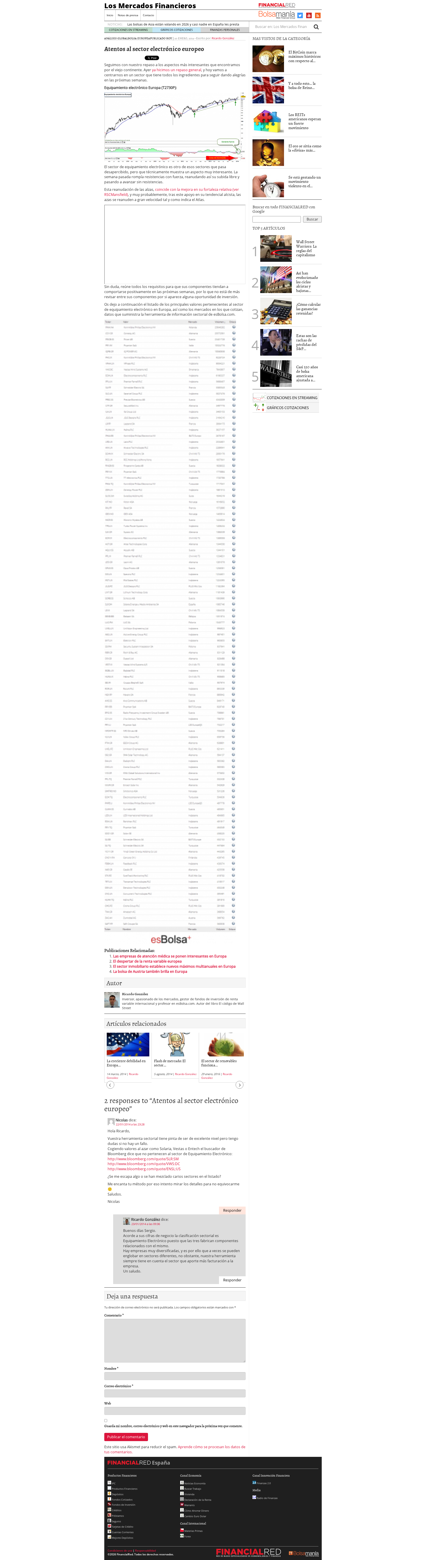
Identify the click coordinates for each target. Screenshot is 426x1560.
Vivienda (189, 1494)
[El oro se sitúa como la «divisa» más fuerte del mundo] (268, 152)
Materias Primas (193, 1530)
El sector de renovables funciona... (219, 1063)
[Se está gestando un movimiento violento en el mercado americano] (268, 184)
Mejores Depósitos (122, 1537)
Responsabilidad (145, 1550)
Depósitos (117, 1494)
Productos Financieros (124, 1488)
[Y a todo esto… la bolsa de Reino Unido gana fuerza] (268, 90)
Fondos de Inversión (123, 1504)
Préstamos (117, 1515)
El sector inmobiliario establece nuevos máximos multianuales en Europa (174, 966)
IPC (113, 1483)
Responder (232, 1210)
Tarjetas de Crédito (122, 1526)
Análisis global (116, 38)
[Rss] (317, 15)
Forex (187, 1536)
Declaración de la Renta (197, 1499)
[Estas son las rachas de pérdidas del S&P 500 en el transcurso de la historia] (276, 342)
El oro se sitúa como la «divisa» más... (304, 148)
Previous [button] (110, 1087)
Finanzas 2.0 (263, 1483)
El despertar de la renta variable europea (147, 961)
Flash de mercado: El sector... (169, 1063)
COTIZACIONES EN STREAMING (128, 30)
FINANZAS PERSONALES (225, 30)
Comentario (114, 1315)
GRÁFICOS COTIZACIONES (177, 30)
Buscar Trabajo (192, 1488)
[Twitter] (300, 15)
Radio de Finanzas (267, 1498)
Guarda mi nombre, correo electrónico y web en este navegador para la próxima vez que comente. (173, 1425)
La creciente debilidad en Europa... (126, 1063)
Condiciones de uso (120, 1550)
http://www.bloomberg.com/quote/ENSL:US (144, 1168)
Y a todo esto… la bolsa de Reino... (302, 85)
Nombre (111, 1368)
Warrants (189, 1505)
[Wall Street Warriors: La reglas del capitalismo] (276, 248)
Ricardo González (223, 38)
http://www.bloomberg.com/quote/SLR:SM (143, 1158)
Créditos (116, 1510)
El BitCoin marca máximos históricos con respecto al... (304, 56)
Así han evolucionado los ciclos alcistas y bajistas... (307, 281)
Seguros (116, 1521)
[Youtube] (309, 15)
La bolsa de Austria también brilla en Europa (150, 971)
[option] (128, 1057)
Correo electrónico (118, 1386)
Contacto (148, 15)
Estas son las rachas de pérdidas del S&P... (306, 342)
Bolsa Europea (139, 38)
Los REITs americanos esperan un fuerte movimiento (304, 121)
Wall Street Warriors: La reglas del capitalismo (306, 248)
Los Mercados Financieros (150, 5)
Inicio (110, 15)
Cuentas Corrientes (122, 1532)
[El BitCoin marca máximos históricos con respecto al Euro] (268, 58)
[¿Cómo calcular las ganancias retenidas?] (276, 311)
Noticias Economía (194, 1483)
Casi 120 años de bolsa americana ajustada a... (307, 373)
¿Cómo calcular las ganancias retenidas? (308, 308)
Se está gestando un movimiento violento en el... (304, 181)
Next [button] (239, 1087)
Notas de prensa (128, 15)
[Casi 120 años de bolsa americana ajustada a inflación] (276, 373)
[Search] (316, 26)
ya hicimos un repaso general (176, 69)
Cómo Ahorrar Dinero (196, 1510)
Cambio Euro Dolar (195, 1516)
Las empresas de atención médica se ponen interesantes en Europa (170, 956)
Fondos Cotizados (121, 1499)
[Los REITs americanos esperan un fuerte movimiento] (268, 121)
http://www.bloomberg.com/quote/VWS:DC (144, 1163)
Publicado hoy (161, 38)
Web (107, 1403)
